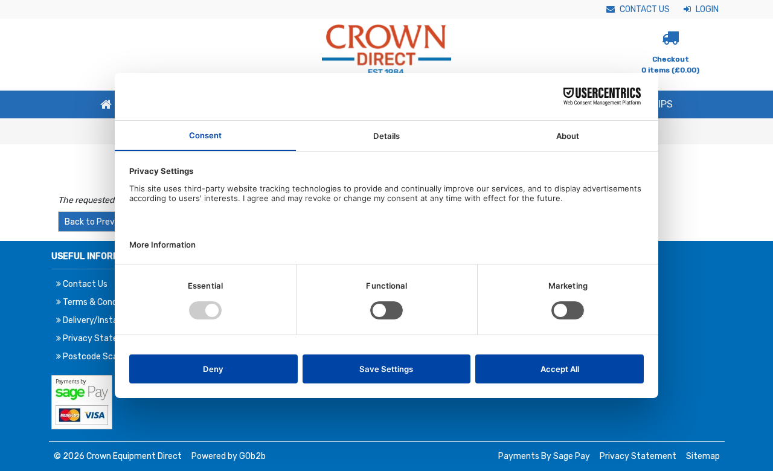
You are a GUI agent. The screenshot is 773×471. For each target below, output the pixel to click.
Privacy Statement (638, 456)
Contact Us (644, 9)
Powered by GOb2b (228, 456)
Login (706, 9)
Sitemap (703, 456)
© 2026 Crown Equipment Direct (118, 456)
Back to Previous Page (108, 222)
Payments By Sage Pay (544, 456)
